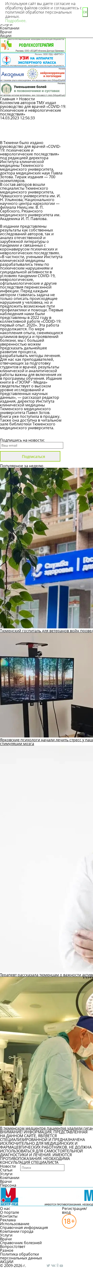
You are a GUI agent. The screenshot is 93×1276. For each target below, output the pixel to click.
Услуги (6, 1173)
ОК (85, 12)
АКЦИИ (6, 1261)
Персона (8, 1185)
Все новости (16, 434)
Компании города (16, 1231)
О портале (9, 1212)
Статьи (6, 1170)
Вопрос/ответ (12, 1246)
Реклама (8, 1220)
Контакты (8, 1216)
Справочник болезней (21, 1242)
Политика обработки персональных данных (21, 1256)
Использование (14, 1223)
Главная (7, 98)
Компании (9, 28)
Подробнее (15, 20)
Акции (5, 35)
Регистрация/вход (74, 1210)
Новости (27, 98)
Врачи (6, 31)
